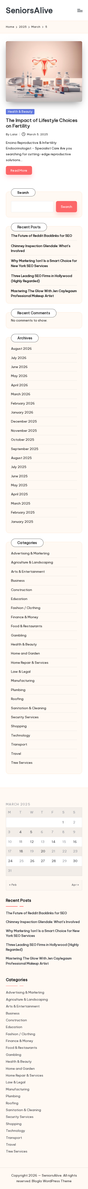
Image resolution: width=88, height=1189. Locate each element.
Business (18, 580)
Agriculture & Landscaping (32, 562)
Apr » (75, 884)
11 (20, 841)
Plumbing (18, 690)
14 (53, 841)
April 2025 (19, 494)
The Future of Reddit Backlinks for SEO (41, 235)
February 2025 (23, 512)
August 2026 (21, 348)
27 (43, 861)
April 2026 (19, 385)
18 (21, 851)
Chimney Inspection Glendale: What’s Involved (40, 248)
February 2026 (23, 403)
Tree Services (22, 762)
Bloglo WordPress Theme (52, 1181)
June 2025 (19, 476)
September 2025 (24, 449)
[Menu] (79, 10)
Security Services (25, 717)
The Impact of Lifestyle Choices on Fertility (41, 123)
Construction (21, 590)
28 (54, 861)
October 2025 (22, 439)
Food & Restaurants (26, 626)
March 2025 (20, 503)
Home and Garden (25, 653)
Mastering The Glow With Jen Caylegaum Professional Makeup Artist (44, 293)
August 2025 (21, 458)
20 (43, 851)
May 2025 (19, 485)
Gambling (18, 635)
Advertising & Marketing (30, 553)
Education (19, 599)
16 (75, 841)
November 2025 (24, 430)
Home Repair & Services (29, 662)
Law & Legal (21, 671)
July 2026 (18, 358)
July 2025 (18, 467)
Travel (16, 753)
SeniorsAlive (29, 10)
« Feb (13, 884)
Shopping (19, 726)
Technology (20, 735)
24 (10, 861)
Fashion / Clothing (25, 608)
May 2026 (19, 376)
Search (23, 192)
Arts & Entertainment (28, 571)
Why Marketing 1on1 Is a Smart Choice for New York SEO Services (44, 263)
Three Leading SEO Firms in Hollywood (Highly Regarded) (41, 278)
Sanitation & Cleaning (28, 708)
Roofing (17, 699)
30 (75, 861)
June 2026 (19, 367)
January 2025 (22, 521)
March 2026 (20, 394)
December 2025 (24, 421)
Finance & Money (24, 617)
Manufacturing (22, 680)
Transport (19, 744)
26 (32, 861)
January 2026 (22, 412)
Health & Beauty (20, 111)
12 (32, 841)
